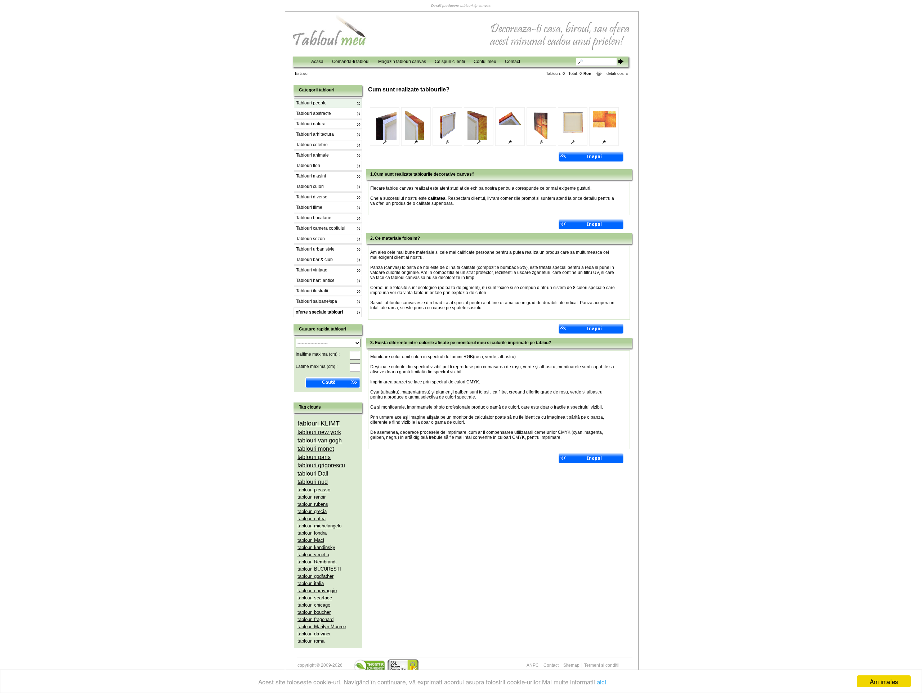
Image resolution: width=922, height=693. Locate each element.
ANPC (533, 665)
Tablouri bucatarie (313, 217)
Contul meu (485, 61)
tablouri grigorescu (321, 465)
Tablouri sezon (310, 238)
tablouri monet (315, 449)
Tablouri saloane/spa (316, 301)
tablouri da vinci (313, 633)
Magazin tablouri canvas (402, 61)
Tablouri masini (311, 176)
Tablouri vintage (311, 270)
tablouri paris (314, 457)
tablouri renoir (311, 497)
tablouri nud (312, 482)
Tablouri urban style (315, 249)
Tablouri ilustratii (312, 290)
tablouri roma (311, 641)
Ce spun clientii (450, 61)
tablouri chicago (313, 605)
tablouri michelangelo (319, 525)
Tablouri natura (311, 123)
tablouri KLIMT (318, 423)
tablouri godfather (315, 576)
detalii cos (615, 73)
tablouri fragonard (315, 619)
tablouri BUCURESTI (319, 569)
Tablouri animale (312, 155)
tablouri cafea (311, 518)
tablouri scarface (314, 597)
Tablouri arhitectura (315, 134)
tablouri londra (312, 533)
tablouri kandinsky (316, 547)
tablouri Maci (310, 540)
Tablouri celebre (312, 144)
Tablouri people (311, 102)
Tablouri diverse (311, 196)
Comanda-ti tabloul (351, 61)
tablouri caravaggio (317, 590)
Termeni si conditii (601, 665)
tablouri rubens (312, 504)
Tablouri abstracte (313, 113)
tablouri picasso (313, 489)
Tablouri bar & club (314, 259)
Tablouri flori (308, 165)
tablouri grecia (312, 511)
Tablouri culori (310, 186)
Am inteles (884, 681)
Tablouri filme (309, 207)
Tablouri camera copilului (320, 228)
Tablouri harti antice (315, 280)
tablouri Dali (312, 474)
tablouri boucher (314, 612)
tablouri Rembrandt (317, 561)
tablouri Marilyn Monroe (321, 626)
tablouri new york (319, 432)
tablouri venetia (313, 554)
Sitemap (571, 665)
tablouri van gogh (319, 440)
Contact (512, 61)
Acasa (317, 61)
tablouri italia (310, 583)
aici (601, 681)
